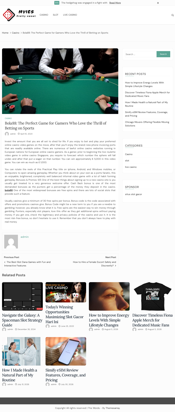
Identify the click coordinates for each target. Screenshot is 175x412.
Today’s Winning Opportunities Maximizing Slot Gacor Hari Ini (65, 314)
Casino (44, 14)
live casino (70, 14)
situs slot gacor (133, 194)
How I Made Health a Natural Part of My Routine (19, 375)
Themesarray (113, 408)
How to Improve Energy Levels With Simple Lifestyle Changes (109, 320)
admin (13, 134)
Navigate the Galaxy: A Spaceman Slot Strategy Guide (22, 320)
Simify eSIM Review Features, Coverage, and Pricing (66, 375)
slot (55, 14)
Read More (115, 2)
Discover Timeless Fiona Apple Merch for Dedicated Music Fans (152, 320)
